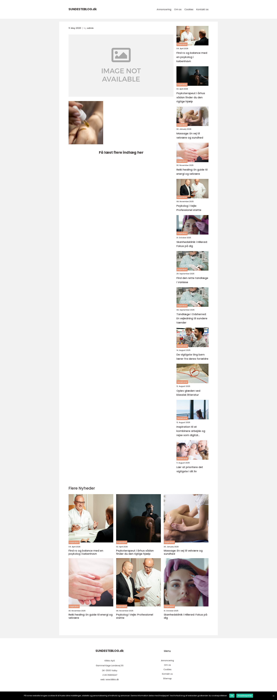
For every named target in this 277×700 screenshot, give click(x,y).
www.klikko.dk (112, 679)
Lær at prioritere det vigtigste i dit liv (189, 469)
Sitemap (167, 678)
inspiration (182, 44)
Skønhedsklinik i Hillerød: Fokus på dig (191, 244)
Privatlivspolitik (245, 695)
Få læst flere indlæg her (121, 152)
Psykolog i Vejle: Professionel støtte (188, 208)
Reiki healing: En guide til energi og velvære (191, 172)
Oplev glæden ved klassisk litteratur (188, 393)
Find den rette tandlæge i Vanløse (192, 280)
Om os (177, 9)
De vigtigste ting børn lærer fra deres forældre (192, 357)
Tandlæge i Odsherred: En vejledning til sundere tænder (191, 318)
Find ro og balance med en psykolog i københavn (191, 57)
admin (90, 28)
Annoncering (164, 9)
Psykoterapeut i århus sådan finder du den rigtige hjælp (190, 97)
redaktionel (182, 346)
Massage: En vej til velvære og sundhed (189, 135)
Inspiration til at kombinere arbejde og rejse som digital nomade (190, 431)
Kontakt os (202, 9)
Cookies (188, 9)
